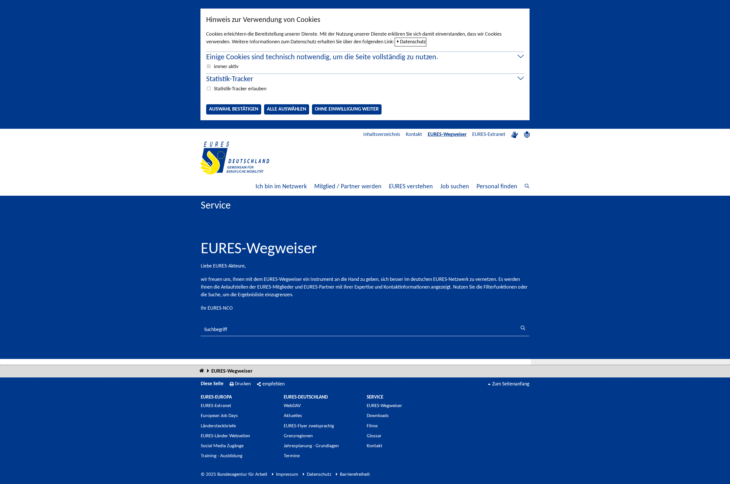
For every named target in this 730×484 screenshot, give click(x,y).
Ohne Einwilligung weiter (347, 109)
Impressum (287, 474)
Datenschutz (413, 42)
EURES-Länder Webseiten (225, 436)
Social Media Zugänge (222, 446)
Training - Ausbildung (221, 456)
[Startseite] (201, 371)
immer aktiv (226, 67)
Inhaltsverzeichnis (381, 134)
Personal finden (496, 187)
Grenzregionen (298, 436)
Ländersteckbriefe (218, 426)
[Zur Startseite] (235, 158)
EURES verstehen (411, 187)
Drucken (243, 383)
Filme (372, 426)
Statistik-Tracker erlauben (240, 89)
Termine (292, 456)
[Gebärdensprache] (514, 134)
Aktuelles (293, 415)
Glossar (374, 436)
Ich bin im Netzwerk (281, 187)
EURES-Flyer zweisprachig (309, 426)
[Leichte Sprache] (527, 134)
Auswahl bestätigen (233, 109)
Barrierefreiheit (355, 474)
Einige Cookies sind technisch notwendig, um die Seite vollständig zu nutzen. (322, 57)
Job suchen (454, 187)
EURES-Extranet (488, 134)
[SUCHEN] (523, 328)
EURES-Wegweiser (447, 134)
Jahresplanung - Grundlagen (311, 446)
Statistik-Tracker (229, 79)
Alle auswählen (286, 109)
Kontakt (414, 134)
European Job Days (219, 415)
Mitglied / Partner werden (348, 187)
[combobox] (365, 330)
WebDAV (292, 405)
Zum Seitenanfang (510, 384)
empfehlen (273, 384)
